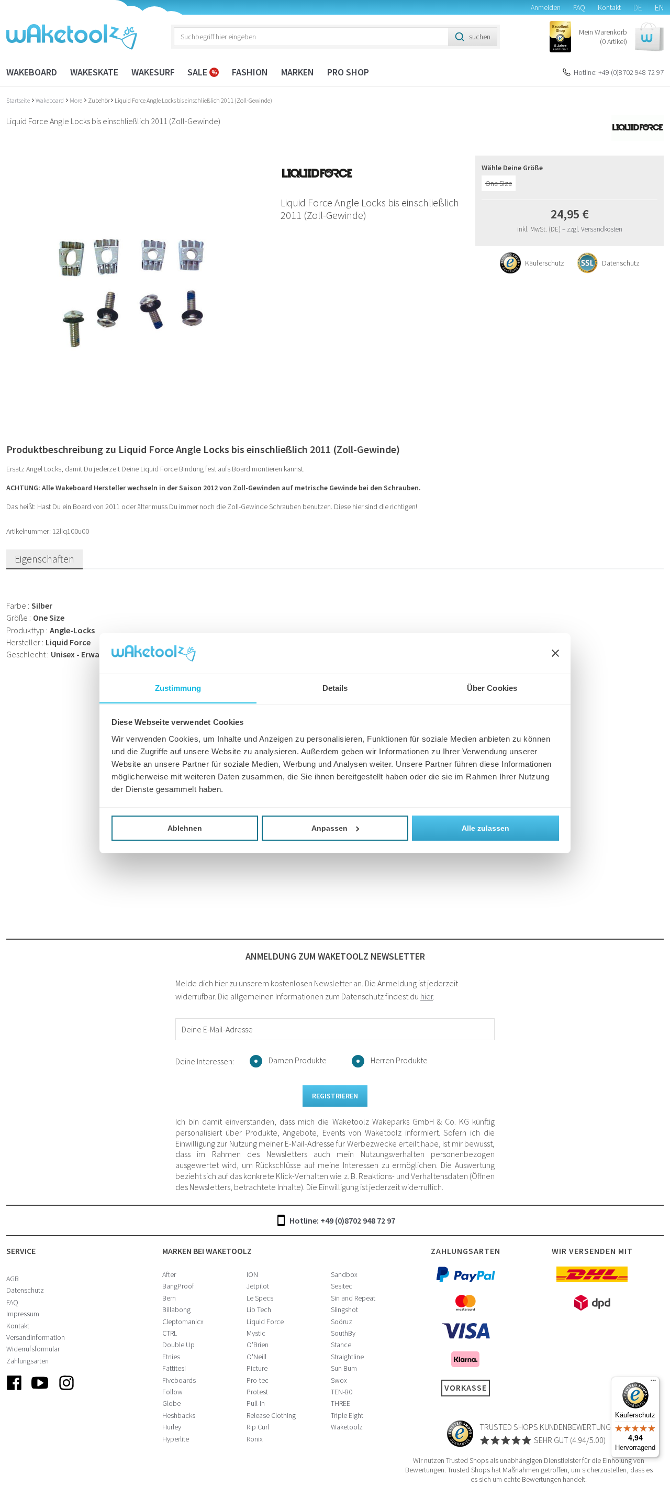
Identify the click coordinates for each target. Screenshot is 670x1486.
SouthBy (343, 1333)
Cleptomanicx (183, 1321)
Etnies (171, 1356)
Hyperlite (175, 1439)
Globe (171, 1403)
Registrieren (335, 1095)
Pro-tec (258, 1380)
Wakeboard (31, 72)
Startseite (18, 100)
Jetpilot (258, 1286)
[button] (621, 37)
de (637, 7)
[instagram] (66, 1391)
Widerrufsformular (33, 1348)
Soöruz (341, 1321)
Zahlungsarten (27, 1361)
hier (426, 996)
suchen (479, 36)
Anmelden (546, 7)
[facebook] (14, 1391)
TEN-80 (341, 1391)
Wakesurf (153, 72)
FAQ (579, 7)
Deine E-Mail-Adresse (217, 1029)
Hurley (171, 1427)
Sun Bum (344, 1368)
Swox (339, 1380)
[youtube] (40, 1391)
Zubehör (99, 100)
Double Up (178, 1344)
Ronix (255, 1439)
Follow (172, 1391)
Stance (341, 1344)
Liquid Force (265, 1321)
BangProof (178, 1286)
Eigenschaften (44, 558)
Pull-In (256, 1403)
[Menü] (653, 1383)
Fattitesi (174, 1368)
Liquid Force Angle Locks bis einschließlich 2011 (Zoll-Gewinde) (193, 100)
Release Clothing (271, 1415)
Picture (257, 1368)
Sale (198, 72)
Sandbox (344, 1274)
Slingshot (344, 1309)
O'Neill (256, 1356)
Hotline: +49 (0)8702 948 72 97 (619, 72)
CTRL (169, 1333)
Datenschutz (25, 1290)
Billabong (176, 1309)
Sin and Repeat (353, 1298)
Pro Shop (348, 72)
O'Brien (258, 1344)
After (169, 1274)
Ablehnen (185, 828)
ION (252, 1274)
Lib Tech (259, 1309)
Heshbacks (178, 1415)
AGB (12, 1278)
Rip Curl (258, 1427)
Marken (297, 72)
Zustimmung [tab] (178, 687)
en (659, 7)
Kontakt (609, 7)
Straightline (347, 1356)
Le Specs (260, 1298)
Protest (257, 1391)
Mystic (256, 1333)
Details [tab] (335, 687)
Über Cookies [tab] (492, 687)
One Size (498, 183)
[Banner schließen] (555, 653)
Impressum (22, 1313)
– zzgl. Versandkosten (592, 229)
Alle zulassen (485, 828)
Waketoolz (347, 1427)
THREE (340, 1403)
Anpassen (329, 828)
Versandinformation (35, 1337)
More (76, 100)
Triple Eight (347, 1415)
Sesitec (341, 1286)
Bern (169, 1298)
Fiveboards (179, 1380)
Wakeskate (94, 72)
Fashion (250, 72)
